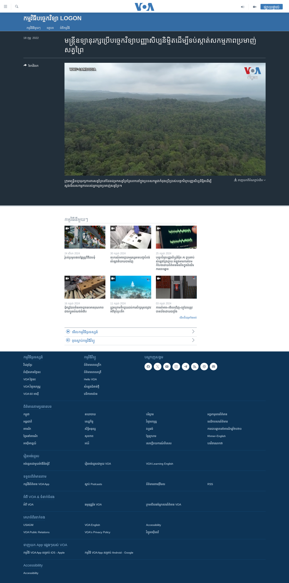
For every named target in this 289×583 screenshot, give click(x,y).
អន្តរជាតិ (27, 421)
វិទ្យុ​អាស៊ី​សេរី (152, 532)
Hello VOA (90, 379)
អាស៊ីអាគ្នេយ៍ (29, 443)
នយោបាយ (90, 414)
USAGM (28, 524)
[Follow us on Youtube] (167, 366)
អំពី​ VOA (28, 504)
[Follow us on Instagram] (176, 366)
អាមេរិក (27, 428)
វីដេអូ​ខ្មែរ (27, 364)
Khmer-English (216, 436)
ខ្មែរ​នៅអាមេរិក (30, 436)
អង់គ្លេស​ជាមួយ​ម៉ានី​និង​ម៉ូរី (36, 463)
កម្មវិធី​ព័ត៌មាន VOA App (36, 484)
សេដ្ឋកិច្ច (89, 421)
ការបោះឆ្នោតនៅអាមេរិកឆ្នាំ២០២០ (224, 428)
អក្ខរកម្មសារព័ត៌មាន (217, 414)
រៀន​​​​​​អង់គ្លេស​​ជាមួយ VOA (98, 463)
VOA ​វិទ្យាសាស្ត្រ (31, 386)
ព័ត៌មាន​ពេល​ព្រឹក (92, 364)
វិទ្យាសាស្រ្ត (151, 421)
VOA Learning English (159, 463)
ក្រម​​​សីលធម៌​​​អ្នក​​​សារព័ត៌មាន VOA (163, 504)
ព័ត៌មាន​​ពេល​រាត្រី (92, 372)
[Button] (31, 66)
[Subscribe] (213, 366)
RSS (210, 484)
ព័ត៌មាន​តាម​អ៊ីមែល (155, 484)
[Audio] (243, 7)
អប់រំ (87, 443)
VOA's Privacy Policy (97, 532)
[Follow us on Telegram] (185, 366)
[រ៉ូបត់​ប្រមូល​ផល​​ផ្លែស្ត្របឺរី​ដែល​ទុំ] (84, 237)
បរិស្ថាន (150, 414)
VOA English (92, 524)
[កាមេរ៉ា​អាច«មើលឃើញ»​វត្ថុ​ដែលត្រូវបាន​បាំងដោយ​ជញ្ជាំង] (176, 287)
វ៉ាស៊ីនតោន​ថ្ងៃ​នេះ (32, 372)
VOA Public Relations (36, 532)
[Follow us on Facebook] (148, 366)
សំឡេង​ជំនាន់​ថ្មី (91, 386)
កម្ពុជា (26, 414)
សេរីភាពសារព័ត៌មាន (217, 421)
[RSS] (195, 366)
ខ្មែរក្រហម (151, 436)
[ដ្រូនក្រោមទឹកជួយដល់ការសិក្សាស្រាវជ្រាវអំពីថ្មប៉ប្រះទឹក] (130, 287)
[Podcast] (204, 366)
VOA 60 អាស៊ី (31, 393)
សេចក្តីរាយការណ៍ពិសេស (159, 443)
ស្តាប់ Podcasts (93, 484)
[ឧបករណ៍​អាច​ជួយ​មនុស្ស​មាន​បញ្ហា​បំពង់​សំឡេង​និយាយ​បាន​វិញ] (130, 237)
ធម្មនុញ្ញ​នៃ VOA (93, 504)
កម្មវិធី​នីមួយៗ (33, 27)
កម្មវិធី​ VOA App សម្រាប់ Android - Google (109, 552)
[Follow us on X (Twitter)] (157, 366)
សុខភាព (89, 436)
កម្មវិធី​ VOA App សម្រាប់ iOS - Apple (44, 552)
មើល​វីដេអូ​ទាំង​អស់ (188, 317)
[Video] (254, 7)
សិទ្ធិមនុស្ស (90, 428)
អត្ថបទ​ (50, 27)
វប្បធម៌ (149, 428)
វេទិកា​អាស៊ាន (91, 393)
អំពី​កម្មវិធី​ (65, 27)
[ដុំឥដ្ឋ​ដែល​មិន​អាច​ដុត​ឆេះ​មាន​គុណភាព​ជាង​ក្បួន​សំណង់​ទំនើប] (84, 287)
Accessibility (153, 524)
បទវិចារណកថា (215, 443)
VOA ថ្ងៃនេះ (29, 379)
